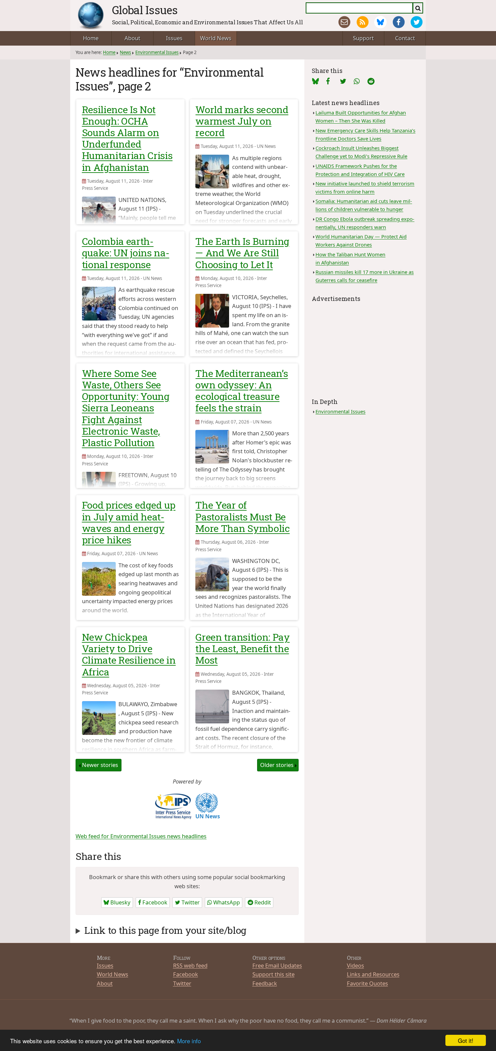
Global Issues (145, 9)
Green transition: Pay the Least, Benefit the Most (242, 648)
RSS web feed (190, 965)
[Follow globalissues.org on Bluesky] (380, 22)
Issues (174, 38)
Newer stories (100, 765)
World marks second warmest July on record (241, 121)
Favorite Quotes (367, 983)
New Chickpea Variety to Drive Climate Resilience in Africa (129, 654)
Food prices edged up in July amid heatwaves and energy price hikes (128, 522)
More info (189, 1040)
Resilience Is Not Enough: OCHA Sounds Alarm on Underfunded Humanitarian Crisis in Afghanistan (127, 138)
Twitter (190, 902)
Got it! (465, 1040)
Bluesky (119, 902)
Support (363, 38)
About (132, 38)
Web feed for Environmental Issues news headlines (141, 836)
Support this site (273, 974)
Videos (355, 965)
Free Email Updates (277, 965)
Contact (405, 38)
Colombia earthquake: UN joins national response (125, 253)
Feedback (264, 983)
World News (215, 38)
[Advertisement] (365, 346)
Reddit (262, 902)
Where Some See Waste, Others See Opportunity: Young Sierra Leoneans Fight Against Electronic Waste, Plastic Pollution (125, 408)
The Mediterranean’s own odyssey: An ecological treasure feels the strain (241, 390)
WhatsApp (226, 902)
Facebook (154, 902)
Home (91, 38)
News (125, 52)
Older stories (277, 765)
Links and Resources (373, 974)
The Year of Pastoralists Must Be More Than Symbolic (242, 516)
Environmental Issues (156, 52)
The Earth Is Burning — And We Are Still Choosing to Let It (242, 253)
